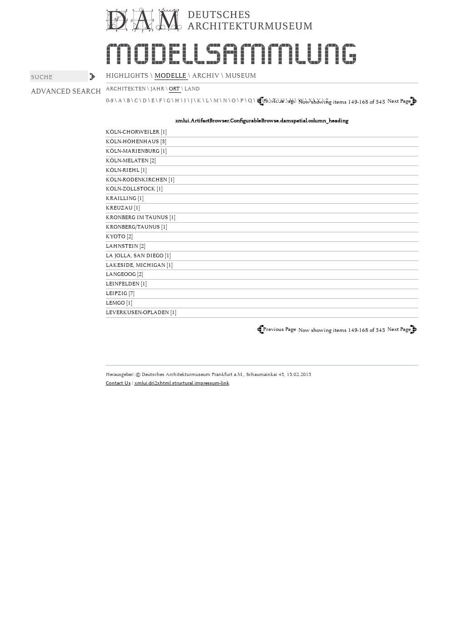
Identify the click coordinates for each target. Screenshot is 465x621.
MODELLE (171, 76)
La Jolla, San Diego (134, 255)
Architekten (126, 88)
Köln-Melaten (127, 160)
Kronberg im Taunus (137, 217)
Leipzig (116, 293)
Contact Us (118, 383)
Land (192, 88)
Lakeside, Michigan (135, 265)
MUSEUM (241, 76)
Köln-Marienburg (132, 151)
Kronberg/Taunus (133, 227)
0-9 (110, 100)
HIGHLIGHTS (128, 76)
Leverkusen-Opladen (137, 312)
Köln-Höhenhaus (132, 141)
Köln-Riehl (122, 170)
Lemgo (115, 303)
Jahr (158, 88)
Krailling (121, 198)
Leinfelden (122, 283)
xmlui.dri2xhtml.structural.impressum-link (181, 383)
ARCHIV (206, 76)
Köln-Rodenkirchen (136, 179)
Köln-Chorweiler (132, 132)
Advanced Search (66, 91)
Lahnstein (122, 246)
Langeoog (121, 274)
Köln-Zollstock (130, 188)
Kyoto (115, 236)
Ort (175, 88)
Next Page (399, 101)
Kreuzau (119, 208)
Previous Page (279, 329)
